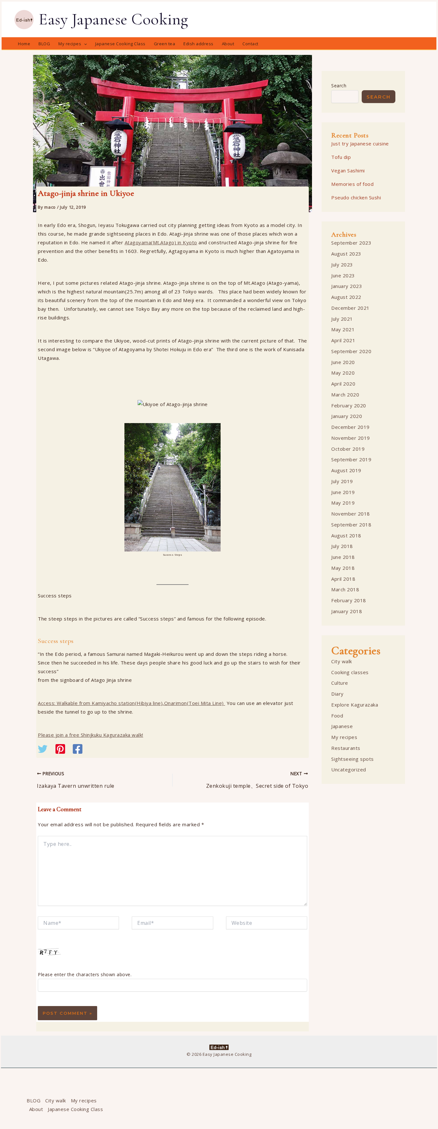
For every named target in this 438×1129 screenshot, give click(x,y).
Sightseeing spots (352, 759)
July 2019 (342, 481)
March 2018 (345, 589)
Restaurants (345, 748)
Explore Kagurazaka (354, 704)
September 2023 (351, 242)
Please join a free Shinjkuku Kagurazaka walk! (90, 735)
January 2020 (346, 416)
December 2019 (350, 427)
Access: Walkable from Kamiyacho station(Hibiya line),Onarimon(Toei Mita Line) (131, 703)
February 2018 (348, 600)
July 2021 (342, 319)
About (36, 1109)
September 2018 (351, 524)
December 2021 (350, 308)
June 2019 (343, 492)
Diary (337, 693)
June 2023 (343, 275)
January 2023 (346, 286)
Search (338, 86)
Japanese (342, 726)
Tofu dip (341, 157)
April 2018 (343, 579)
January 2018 (346, 611)
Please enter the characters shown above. (84, 974)
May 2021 (343, 329)
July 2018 (342, 546)
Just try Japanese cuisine (360, 143)
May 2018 (343, 568)
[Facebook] (77, 749)
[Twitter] (42, 749)
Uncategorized (348, 769)
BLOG (33, 1100)
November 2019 (350, 438)
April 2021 (343, 340)
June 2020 (343, 362)
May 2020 (343, 372)
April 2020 (343, 383)
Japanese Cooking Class (75, 1109)
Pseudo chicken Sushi (356, 197)
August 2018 (346, 535)
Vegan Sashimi (348, 170)
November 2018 (350, 513)
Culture (339, 683)
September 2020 (351, 351)
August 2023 (346, 253)
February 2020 (348, 405)
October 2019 (348, 449)
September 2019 (351, 459)
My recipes (344, 737)
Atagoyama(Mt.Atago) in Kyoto (161, 242)
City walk (341, 661)
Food (337, 715)
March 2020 (345, 394)
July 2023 (342, 264)
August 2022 (346, 297)
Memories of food (352, 184)
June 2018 (343, 557)
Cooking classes (350, 672)
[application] (84, 43)
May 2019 (343, 502)
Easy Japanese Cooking (113, 19)
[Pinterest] (60, 749)
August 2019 (346, 470)
